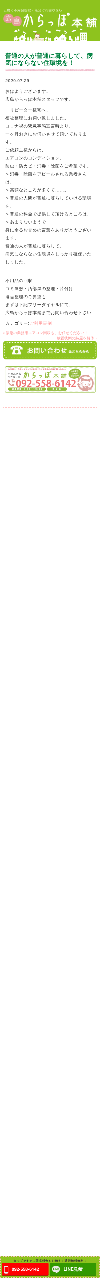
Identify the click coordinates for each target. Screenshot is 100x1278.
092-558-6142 (25, 1269)
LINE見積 (73, 1269)
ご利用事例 (40, 323)
